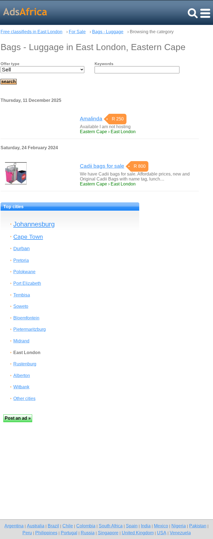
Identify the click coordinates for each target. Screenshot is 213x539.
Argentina (14, 525)
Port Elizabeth (27, 283)
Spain (132, 525)
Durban (21, 248)
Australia (35, 525)
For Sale (77, 31)
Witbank (21, 387)
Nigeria (178, 525)
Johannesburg (34, 224)
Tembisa (21, 295)
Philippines (46, 532)
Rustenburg (24, 364)
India (146, 525)
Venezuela (180, 532)
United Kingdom (138, 532)
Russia (88, 532)
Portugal (69, 532)
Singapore (108, 532)
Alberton (21, 375)
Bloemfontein (26, 318)
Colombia (85, 525)
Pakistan (197, 525)
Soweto (20, 306)
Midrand (21, 341)
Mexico (161, 525)
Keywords (104, 63)
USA (161, 532)
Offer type (10, 63)
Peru (27, 532)
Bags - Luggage (107, 31)
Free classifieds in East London (31, 31)
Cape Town (28, 236)
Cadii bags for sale (102, 166)
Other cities (24, 398)
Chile (67, 525)
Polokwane (24, 271)
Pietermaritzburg (29, 329)
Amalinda (91, 119)
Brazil (53, 525)
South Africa (111, 525)
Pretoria (21, 260)
